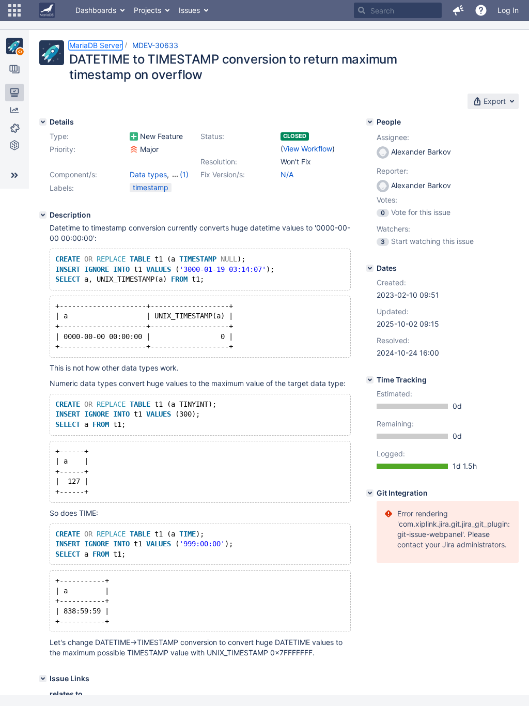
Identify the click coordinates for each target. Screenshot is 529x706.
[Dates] (370, 268)
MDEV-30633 (155, 45)
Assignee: (393, 137)
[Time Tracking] (370, 379)
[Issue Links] (42, 678)
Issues (189, 10)
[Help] (481, 10)
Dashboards (95, 10)
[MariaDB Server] (14, 46)
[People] (370, 122)
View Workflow (307, 148)
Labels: (62, 187)
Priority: (62, 149)
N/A (287, 174)
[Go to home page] (47, 10)
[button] (14, 10)
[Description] (42, 215)
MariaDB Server (95, 45)
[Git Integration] (370, 493)
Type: (59, 136)
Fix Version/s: (222, 174)
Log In (508, 10)
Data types (148, 174)
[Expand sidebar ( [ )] (14, 175)
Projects (147, 10)
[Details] (42, 122)
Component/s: (73, 174)
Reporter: (392, 170)
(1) (184, 174)
